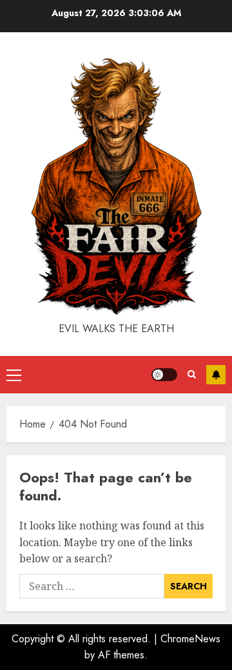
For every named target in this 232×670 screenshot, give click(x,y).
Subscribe (216, 374)
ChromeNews (190, 638)
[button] (13, 374)
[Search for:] (91, 586)
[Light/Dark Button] (164, 374)
